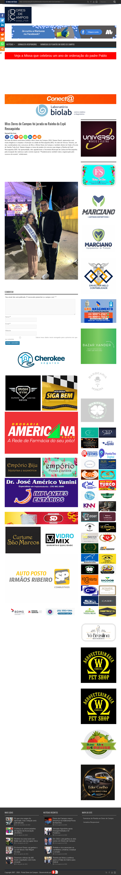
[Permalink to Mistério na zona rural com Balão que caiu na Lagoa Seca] (9, 844)
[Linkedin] (30, 137)
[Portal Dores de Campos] (18, 21)
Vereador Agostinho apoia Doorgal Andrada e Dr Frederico (62, 831)
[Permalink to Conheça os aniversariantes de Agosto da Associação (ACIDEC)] (9, 834)
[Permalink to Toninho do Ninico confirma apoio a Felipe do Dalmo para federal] (48, 863)
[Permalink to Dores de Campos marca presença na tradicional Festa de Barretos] (48, 824)
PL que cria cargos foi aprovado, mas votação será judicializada (25, 820)
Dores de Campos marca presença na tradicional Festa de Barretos (64, 820)
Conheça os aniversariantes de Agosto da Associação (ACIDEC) (25, 831)
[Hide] (1, 53)
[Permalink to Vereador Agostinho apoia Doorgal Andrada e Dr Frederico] (48, 834)
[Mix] (21, 137)
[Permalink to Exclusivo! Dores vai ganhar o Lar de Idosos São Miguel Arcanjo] (9, 853)
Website (8, 330)
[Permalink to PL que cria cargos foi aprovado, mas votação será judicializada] (9, 824)
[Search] (114, 2)
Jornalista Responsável (27, 44)
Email (7, 324)
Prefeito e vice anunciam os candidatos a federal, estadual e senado (64, 850)
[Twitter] (12, 137)
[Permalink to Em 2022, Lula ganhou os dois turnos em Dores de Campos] (48, 844)
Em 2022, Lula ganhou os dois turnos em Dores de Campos (64, 840)
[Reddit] (35, 137)
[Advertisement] (60, 77)
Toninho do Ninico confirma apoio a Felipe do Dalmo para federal (64, 860)
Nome (7, 317)
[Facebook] (7, 137)
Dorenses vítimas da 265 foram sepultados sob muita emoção (25, 860)
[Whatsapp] (25, 137)
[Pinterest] (16, 137)
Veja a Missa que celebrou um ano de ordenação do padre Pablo (60, 55)
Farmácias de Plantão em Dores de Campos (57, 44)
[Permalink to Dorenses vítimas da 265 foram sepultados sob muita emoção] (9, 863)
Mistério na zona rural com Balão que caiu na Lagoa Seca (26, 840)
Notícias (9, 44)
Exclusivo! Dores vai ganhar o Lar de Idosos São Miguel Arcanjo (25, 850)
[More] (39, 137)
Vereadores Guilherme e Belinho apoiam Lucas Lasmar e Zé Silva (40, 2)
